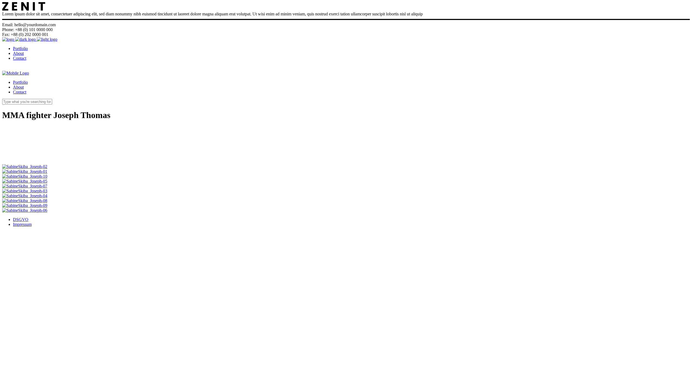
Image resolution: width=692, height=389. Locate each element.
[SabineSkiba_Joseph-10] (24, 176)
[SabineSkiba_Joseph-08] (24, 200)
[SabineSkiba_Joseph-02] (24, 166)
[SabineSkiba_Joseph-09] (24, 205)
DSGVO (20, 219)
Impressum (22, 224)
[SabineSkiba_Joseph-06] (24, 210)
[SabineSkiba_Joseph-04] (24, 195)
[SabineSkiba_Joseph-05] (24, 181)
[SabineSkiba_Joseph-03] (24, 191)
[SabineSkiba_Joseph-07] (24, 186)
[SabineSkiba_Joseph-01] (24, 171)
